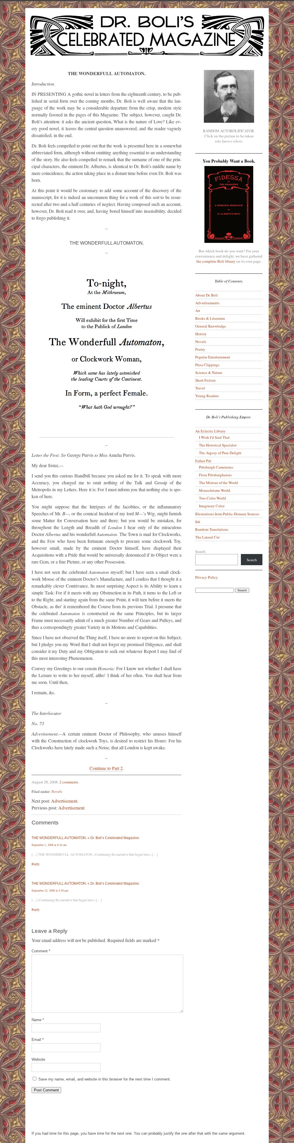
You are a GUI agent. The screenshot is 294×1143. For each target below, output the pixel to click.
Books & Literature (210, 318)
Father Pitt (203, 460)
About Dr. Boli (206, 295)
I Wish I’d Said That (214, 437)
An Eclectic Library (210, 431)
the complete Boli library (215, 261)
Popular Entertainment (212, 357)
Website (38, 1059)
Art (197, 310)
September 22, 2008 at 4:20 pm (50, 890)
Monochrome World (214, 490)
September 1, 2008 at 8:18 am (49, 845)
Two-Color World (212, 498)
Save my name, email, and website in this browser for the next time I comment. (104, 1079)
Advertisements (207, 302)
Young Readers (207, 395)
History (201, 333)
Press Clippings (207, 364)
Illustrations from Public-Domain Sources (227, 513)
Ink (197, 521)
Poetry (200, 349)
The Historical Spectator (218, 445)
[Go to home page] (147, 39)
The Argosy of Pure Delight (220, 452)
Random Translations (211, 529)
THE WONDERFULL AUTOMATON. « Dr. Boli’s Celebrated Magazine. (86, 838)
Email (38, 1039)
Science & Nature (208, 372)
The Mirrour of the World (218, 482)
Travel (200, 388)
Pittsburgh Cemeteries (216, 467)
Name (38, 1020)
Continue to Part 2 (106, 768)
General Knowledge (210, 326)
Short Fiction (205, 380)
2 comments (68, 782)
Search (200, 551)
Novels (56, 791)
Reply (36, 863)
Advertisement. (64, 801)
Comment (41, 951)
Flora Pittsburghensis (215, 474)
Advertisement (71, 808)
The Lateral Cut (207, 537)
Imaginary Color (212, 505)
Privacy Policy (206, 577)
